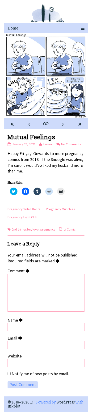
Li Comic (69, 229)
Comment (19, 270)
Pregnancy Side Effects (24, 209)
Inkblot (14, 406)
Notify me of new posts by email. (40, 373)
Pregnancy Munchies (60, 209)
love (36, 229)
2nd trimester (21, 229)
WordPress (65, 402)
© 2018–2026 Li (20, 402)
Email (16, 338)
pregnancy (47, 229)
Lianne (48, 144)
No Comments (71, 144)
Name (16, 320)
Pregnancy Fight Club (22, 217)
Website (15, 356)
